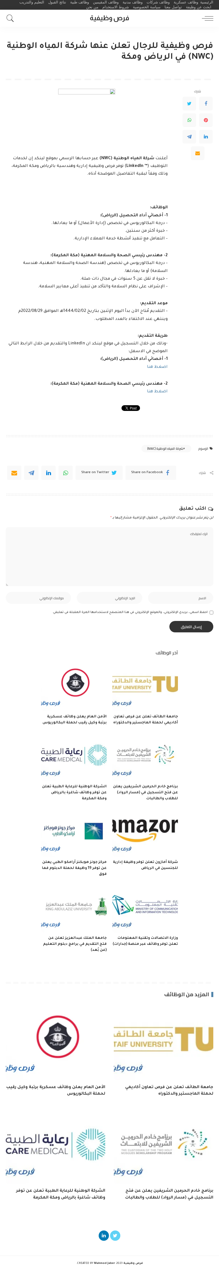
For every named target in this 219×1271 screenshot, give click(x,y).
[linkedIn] (48, 473)
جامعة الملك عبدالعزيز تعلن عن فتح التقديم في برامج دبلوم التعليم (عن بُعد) (75, 944)
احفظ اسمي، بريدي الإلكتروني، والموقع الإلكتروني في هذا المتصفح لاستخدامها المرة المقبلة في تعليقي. (130, 612)
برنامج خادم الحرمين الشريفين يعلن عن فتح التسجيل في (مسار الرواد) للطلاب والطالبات (145, 793)
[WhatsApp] (189, 120)
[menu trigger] (206, 18)
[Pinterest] (206, 120)
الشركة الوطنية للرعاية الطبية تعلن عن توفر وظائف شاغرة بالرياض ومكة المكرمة (74, 793)
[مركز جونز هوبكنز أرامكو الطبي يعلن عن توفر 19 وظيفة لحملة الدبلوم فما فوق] (74, 832)
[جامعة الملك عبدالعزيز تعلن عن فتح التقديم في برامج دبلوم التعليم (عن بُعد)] (74, 908)
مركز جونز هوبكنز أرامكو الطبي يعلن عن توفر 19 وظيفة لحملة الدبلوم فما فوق (74, 868)
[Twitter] (189, 103)
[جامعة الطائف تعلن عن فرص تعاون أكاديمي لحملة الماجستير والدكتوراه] (145, 686)
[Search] (12, 18)
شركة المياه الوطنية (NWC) (165, 448)
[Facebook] (206, 103)
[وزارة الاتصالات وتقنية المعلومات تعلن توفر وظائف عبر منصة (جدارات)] (145, 908)
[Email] (197, 153)
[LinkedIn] (206, 137)
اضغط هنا (157, 367)
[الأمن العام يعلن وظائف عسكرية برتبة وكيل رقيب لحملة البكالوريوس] (74, 686)
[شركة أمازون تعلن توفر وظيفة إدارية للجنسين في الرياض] (145, 832)
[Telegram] (189, 137)
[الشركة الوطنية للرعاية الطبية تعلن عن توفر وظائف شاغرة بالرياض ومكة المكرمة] (74, 756)
